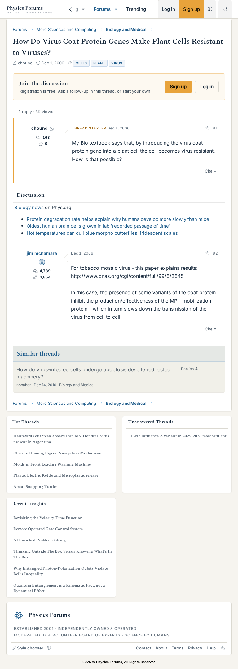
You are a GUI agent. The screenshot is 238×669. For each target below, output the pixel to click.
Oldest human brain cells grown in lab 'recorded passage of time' (98, 226)
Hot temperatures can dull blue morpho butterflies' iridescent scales (102, 233)
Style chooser (30, 647)
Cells (81, 63)
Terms (178, 647)
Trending (136, 9)
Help (211, 647)
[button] (83, 9)
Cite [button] (209, 170)
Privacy (195, 647)
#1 (215, 128)
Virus (116, 63)
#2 (215, 253)
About (161, 647)
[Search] (225, 9)
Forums (102, 9)
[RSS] (223, 648)
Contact (143, 647)
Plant (99, 63)
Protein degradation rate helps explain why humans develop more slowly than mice (118, 219)
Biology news (29, 207)
